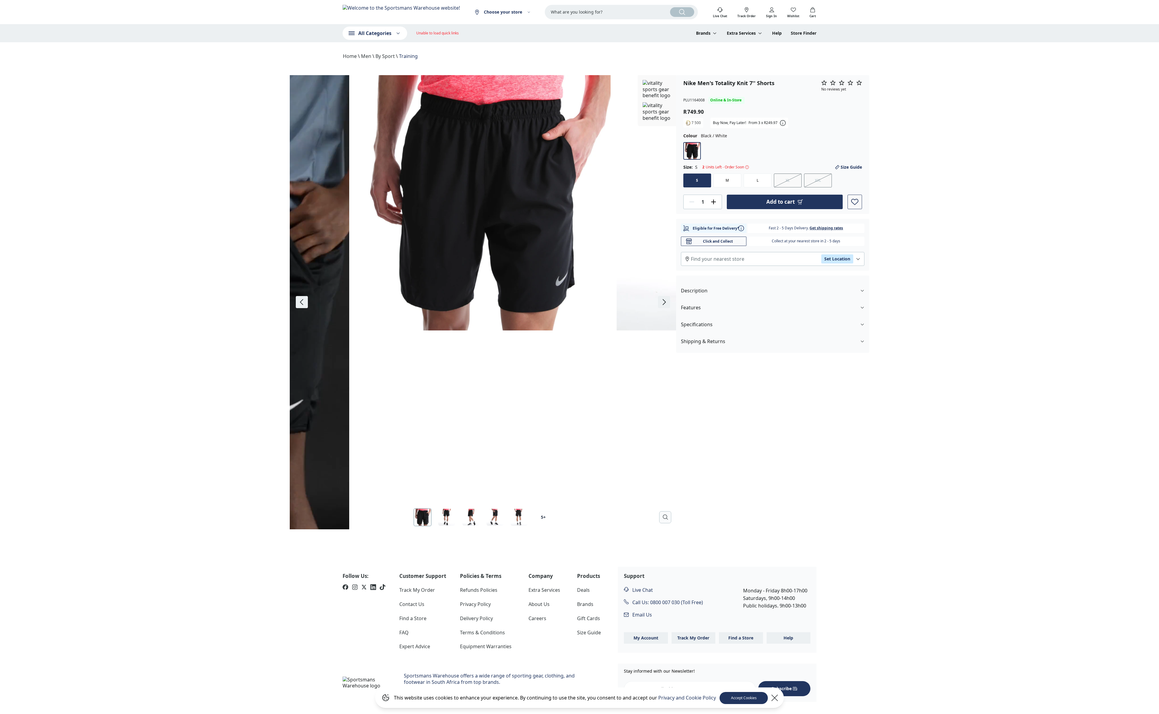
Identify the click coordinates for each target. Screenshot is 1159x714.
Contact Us (411, 604)
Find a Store (412, 618)
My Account (646, 638)
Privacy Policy (475, 604)
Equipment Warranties (486, 646)
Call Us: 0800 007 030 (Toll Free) (667, 602)
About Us (539, 604)
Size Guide (851, 167)
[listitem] (345, 587)
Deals (583, 590)
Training (408, 56)
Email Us (641, 614)
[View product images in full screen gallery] (665, 517)
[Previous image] (302, 302)
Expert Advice (414, 646)
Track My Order (417, 590)
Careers (537, 618)
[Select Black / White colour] (692, 151)
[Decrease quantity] (691, 202)
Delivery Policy (476, 618)
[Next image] (664, 302)
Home (350, 56)
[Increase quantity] (713, 202)
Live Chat (642, 590)
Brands (585, 604)
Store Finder (803, 33)
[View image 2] (447, 517)
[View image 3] (471, 517)
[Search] (682, 12)
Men (366, 56)
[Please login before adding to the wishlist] (855, 202)
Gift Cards (588, 618)
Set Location (837, 259)
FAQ (404, 632)
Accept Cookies (744, 697)
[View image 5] (519, 517)
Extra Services (544, 590)
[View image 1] (422, 517)
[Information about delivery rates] (741, 228)
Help (777, 33)
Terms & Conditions (482, 632)
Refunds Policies (478, 590)
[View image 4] (495, 517)
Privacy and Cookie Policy (687, 697)
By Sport (385, 56)
